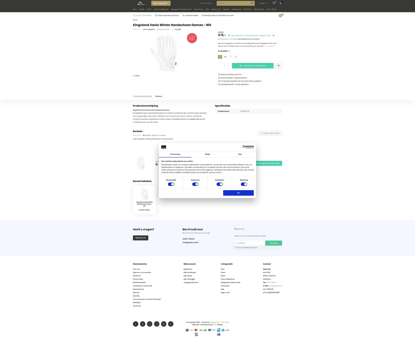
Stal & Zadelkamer (161, 9)
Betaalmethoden (139, 282)
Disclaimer (137, 276)
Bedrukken (137, 302)
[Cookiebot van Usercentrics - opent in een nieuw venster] (244, 147)
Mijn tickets (188, 276)
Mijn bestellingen (190, 272)
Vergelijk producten (191, 282)
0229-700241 (188, 239)
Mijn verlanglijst (189, 279)
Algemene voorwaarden (142, 272)
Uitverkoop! (142, 15)
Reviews (158, 96)
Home (135, 20)
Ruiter (149, 9)
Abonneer (274, 243)
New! (135, 9)
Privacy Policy (138, 279)
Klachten (136, 296)
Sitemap (136, 292)
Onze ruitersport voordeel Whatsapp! (147, 299)
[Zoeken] (252, 3)
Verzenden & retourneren (142, 286)
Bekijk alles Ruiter (163, 29)
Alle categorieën (160, 3)
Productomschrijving (142, 96)
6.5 (225, 57)
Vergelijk (178, 29)
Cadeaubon (236, 9)
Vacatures (137, 306)
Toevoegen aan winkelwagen (254, 66)
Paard (141, 9)
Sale (207, 9)
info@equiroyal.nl (190, 242)
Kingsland (151, 29)
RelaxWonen (259, 9)
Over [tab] (240, 154)
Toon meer (269, 46)
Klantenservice (206, 3)
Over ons (136, 269)
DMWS (212, 322)
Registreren (188, 269)
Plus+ (218, 322)
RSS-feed (225, 322)
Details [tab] (207, 154)
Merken (226, 9)
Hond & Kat (198, 9)
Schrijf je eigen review (270, 133)
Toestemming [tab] (175, 154)
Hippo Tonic (216, 9)
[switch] (195, 184)
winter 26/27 (271, 9)
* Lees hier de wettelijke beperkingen (245, 247)
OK (238, 193)
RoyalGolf (248, 9)
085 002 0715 (140, 238)
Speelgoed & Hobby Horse (181, 9)
